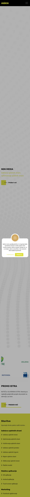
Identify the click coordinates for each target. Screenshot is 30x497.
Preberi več (12, 183)
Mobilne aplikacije (9, 471)
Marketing (5, 489)
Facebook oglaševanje (10, 493)
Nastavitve (11, 254)
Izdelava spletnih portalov (11, 448)
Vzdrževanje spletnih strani (11, 443)
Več (7, 254)
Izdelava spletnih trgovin (10, 452)
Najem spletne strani (9, 456)
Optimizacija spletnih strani (11, 439)
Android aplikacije (8, 479)
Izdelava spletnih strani (11, 431)
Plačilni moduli (7, 465)
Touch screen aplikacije (10, 484)
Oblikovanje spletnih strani (11, 461)
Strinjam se (19, 254)
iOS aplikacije (7, 475)
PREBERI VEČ (13, 405)
